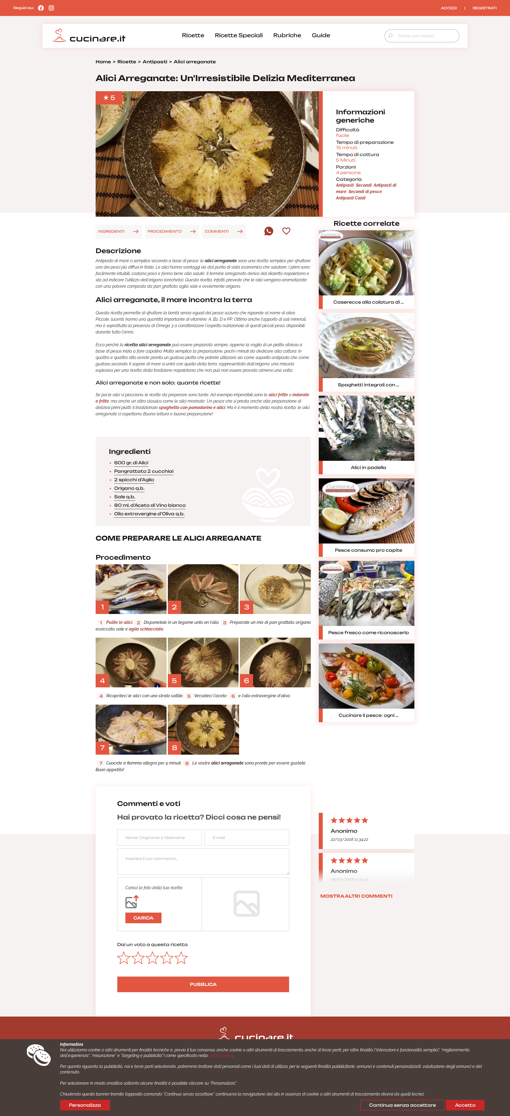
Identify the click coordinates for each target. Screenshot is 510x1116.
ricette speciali (239, 35)
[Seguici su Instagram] (50, 8)
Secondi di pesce (365, 191)
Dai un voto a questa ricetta (152, 944)
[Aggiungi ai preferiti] (286, 231)
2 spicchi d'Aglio (134, 479)
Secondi (364, 185)
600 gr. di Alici (131, 462)
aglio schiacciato (146, 629)
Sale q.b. (124, 496)
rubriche (287, 35)
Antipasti (345, 185)
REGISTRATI (485, 8)
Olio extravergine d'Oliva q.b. (149, 513)
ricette (193, 35)
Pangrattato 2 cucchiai (143, 471)
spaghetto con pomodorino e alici (192, 407)
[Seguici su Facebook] (39, 8)
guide (321, 35)
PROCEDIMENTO (165, 231)
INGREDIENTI (111, 231)
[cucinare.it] (89, 35)
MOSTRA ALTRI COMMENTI (356, 896)
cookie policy (221, 1055)
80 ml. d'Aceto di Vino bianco (150, 505)
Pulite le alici (119, 622)
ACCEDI (449, 8)
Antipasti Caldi (351, 197)
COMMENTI (217, 231)
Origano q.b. (129, 488)
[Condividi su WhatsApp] (269, 234)
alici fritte (277, 394)
